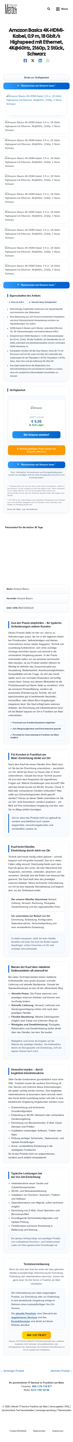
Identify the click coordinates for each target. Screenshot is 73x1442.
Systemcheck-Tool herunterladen (18, 1410)
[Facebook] (25, 60)
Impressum (57, 1431)
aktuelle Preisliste (25, 1313)
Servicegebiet (56, 1406)
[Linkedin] (40, 60)
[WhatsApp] (47, 60)
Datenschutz (39, 1431)
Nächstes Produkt (62, 1371)
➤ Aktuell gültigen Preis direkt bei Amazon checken (38, 449)
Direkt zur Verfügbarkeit (36, 77)
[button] (48, 9)
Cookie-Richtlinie (18, 1431)
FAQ (67, 1406)
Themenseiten (64, 1410)
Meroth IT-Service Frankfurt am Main (30, 1406)
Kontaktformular (20, 1321)
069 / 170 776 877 (36, 1335)
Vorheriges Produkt (12, 1371)
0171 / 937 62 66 (40, 1390)
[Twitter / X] (32, 60)
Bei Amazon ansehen (36, 434)
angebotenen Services (24, 1317)
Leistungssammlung (46, 1410)
